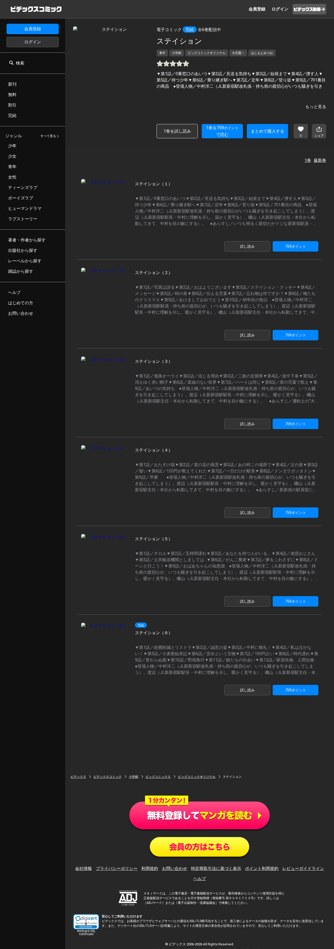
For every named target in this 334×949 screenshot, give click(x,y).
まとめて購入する (267, 131)
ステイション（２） (153, 272)
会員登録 (32, 28)
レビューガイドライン (303, 868)
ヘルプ (199, 878)
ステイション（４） (153, 450)
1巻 (308, 160)
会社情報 (83, 868)
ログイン (32, 41)
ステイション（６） (153, 632)
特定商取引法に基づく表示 (216, 868)
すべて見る (48, 136)
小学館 (133, 777)
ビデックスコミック (107, 777)
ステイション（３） (153, 361)
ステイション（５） (153, 538)
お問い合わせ (174, 868)
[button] (86, 921)
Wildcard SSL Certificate (86, 932)
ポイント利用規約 (261, 868)
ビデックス (78, 777)
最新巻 (320, 160)
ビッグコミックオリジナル (197, 777)
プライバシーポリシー (117, 868)
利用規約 (149, 868)
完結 (190, 29)
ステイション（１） (153, 183)
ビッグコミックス (158, 777)
